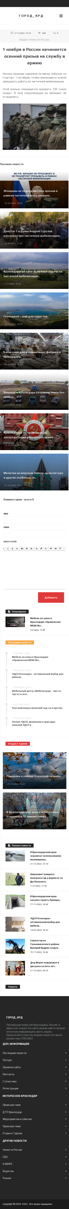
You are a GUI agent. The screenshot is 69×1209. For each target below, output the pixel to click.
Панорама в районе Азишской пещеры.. (34, 776)
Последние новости (15, 1052)
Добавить (51, 597)
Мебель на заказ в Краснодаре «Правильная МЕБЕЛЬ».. (45, 622)
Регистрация (10, 1088)
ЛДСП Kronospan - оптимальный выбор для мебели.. (45, 922)
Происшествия (12, 1104)
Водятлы (8, 1171)
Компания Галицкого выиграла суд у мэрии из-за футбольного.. (46, 878)
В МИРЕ (7, 1163)
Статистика (9, 1081)
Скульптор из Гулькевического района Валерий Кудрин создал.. (44, 944)
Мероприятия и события (17, 1119)
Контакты (8, 1074)
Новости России (39, 39)
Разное (7, 1178)
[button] (3, 549)
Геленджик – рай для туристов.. (26, 316)
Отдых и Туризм (12, 1133)
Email (7, 527)
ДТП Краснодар (12, 1112)
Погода (7, 1059)
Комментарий (8, 542)
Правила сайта (12, 1067)
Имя (6, 514)
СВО (5, 1156)
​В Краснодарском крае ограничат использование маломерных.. (45, 856)
